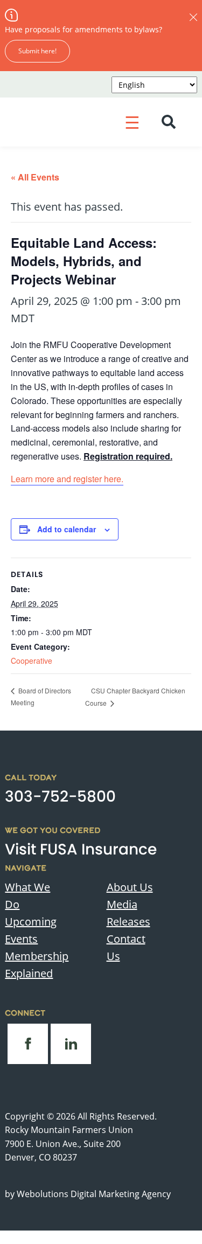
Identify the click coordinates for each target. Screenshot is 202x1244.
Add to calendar (66, 529)
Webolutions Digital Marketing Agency (94, 1194)
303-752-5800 (60, 796)
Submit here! (37, 50)
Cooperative (31, 660)
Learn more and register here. (67, 478)
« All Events (35, 177)
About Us (130, 887)
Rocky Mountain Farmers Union (69, 1130)
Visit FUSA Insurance (81, 849)
